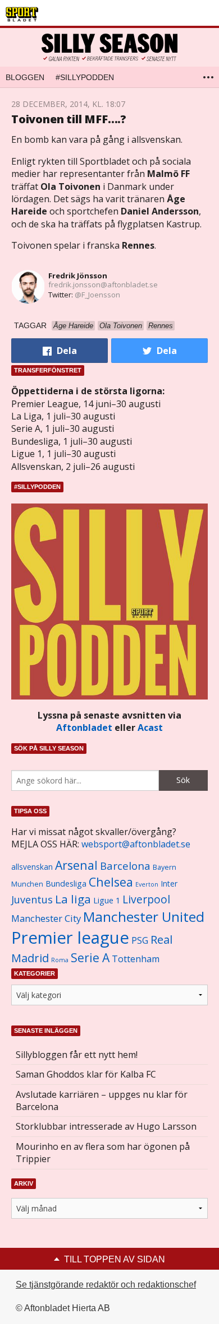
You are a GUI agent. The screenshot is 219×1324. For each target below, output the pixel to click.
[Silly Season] (109, 47)
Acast (150, 727)
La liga (73, 899)
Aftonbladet (84, 727)
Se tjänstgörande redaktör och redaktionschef (106, 1284)
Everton (146, 884)
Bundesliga (65, 883)
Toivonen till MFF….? (68, 119)
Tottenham (135, 959)
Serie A (90, 957)
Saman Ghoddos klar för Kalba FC (86, 1074)
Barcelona (125, 866)
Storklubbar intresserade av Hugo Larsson (106, 1126)
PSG (139, 940)
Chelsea (111, 882)
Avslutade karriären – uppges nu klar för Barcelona (102, 1100)
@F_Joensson (97, 295)
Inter (169, 883)
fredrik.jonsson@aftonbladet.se (103, 284)
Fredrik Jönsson (77, 276)
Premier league (70, 937)
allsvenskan (32, 867)
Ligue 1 (106, 900)
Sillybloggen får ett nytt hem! (77, 1054)
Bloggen (25, 77)
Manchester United (143, 916)
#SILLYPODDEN (85, 77)
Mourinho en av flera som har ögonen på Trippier (103, 1152)
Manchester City (46, 918)
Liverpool (146, 899)
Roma (60, 960)
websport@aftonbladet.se (135, 844)
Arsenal (76, 865)
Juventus (32, 899)
